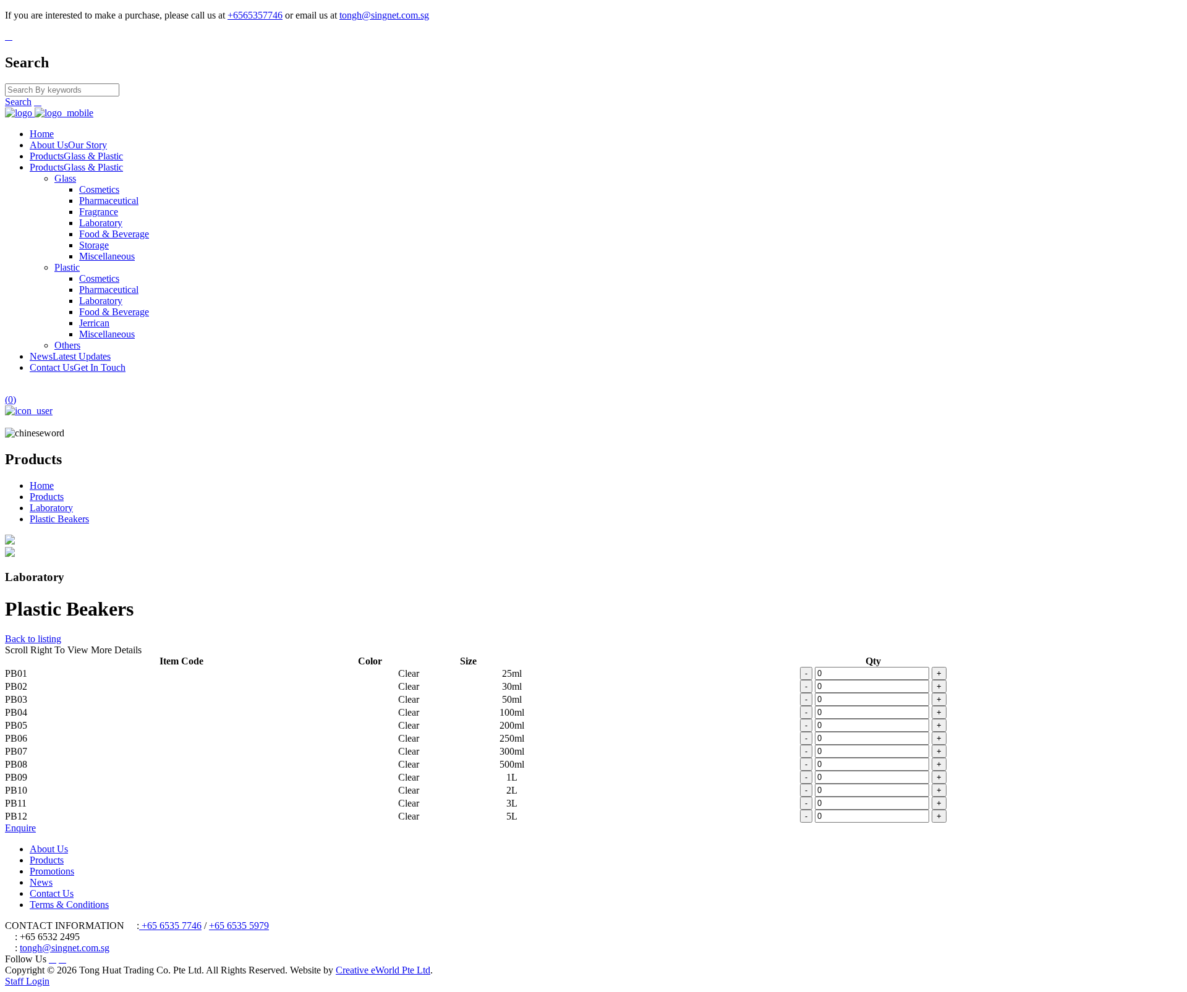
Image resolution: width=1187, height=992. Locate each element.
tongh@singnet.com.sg (384, 15)
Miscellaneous (107, 256)
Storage (94, 245)
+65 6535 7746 (170, 925)
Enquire (20, 828)
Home (42, 134)
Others (67, 345)
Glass (65, 178)
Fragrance (98, 211)
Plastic (67, 267)
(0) (10, 399)
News (70, 356)
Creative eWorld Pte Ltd (383, 970)
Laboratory (100, 223)
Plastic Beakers (59, 519)
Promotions (52, 871)
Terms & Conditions (69, 904)
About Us (68, 145)
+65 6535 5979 (239, 925)
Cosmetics (99, 189)
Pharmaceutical (108, 200)
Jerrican (94, 323)
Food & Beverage (114, 234)
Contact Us (78, 367)
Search (18, 101)
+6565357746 (255, 15)
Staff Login (27, 981)
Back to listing (33, 639)
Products (76, 156)
